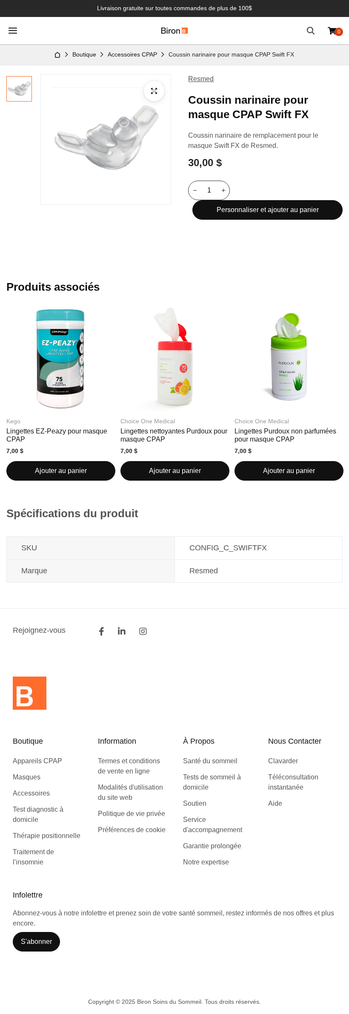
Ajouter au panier (61, 470)
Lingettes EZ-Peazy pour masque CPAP (56, 435)
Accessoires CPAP (132, 54)
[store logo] (174, 31)
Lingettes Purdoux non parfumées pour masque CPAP (285, 435)
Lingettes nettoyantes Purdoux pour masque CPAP (173, 435)
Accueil (58, 55)
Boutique (84, 54)
